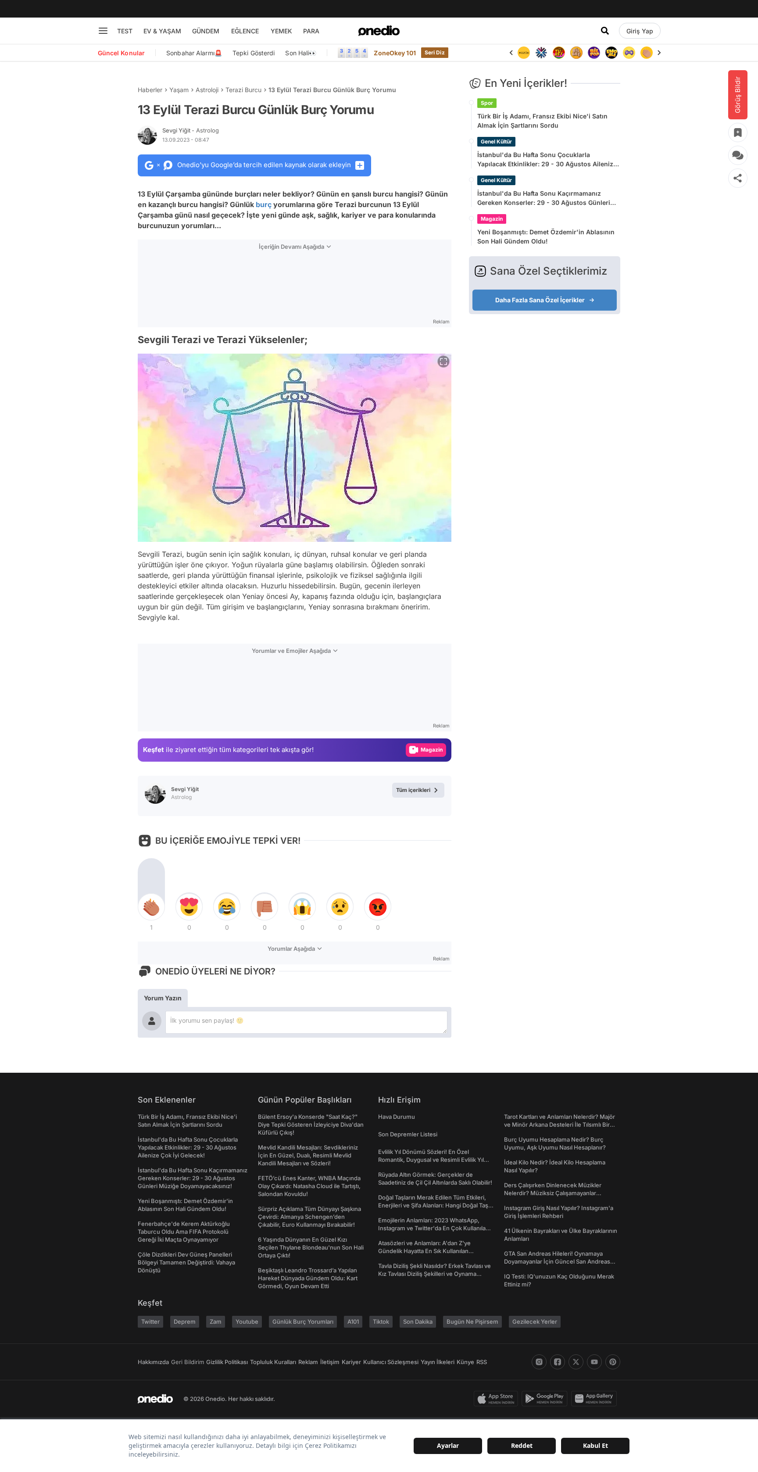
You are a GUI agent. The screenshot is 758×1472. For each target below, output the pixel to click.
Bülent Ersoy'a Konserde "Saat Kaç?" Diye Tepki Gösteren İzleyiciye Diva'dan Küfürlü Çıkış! (311, 1124)
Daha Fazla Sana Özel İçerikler (540, 300)
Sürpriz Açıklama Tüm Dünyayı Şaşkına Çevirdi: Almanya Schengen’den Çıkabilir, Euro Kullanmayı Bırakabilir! (309, 1216)
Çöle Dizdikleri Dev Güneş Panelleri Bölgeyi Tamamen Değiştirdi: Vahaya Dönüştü (186, 1262)
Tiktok (381, 1321)
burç (264, 204)
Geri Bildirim (187, 1361)
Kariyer (351, 1361)
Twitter (150, 1321)
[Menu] (103, 30)
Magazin (492, 218)
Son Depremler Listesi (407, 1134)
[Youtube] (594, 1361)
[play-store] (546, 1399)
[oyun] (612, 52)
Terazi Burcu (243, 89)
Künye (465, 1361)
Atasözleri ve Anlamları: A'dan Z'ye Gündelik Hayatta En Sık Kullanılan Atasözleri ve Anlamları (424, 1250)
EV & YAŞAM (162, 31)
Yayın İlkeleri (437, 1361)
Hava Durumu (396, 1116)
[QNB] (524, 52)
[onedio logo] (379, 31)
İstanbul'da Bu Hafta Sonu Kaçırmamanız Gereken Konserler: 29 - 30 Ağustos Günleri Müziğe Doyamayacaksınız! (543, 198)
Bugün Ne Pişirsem (472, 1321)
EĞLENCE (245, 31)
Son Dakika (418, 1321)
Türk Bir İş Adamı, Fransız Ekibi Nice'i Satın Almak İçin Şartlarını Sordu (542, 120)
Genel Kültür (496, 141)
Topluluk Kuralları (273, 1361)
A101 (353, 1321)
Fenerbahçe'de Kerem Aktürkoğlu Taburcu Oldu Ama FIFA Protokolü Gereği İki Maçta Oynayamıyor (184, 1231)
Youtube (247, 1321)
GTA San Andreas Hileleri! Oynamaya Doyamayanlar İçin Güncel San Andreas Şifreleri (557, 1261)
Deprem (185, 1321)
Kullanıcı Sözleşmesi (390, 1361)
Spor (487, 103)
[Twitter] (575, 1361)
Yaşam (179, 89)
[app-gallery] (595, 1399)
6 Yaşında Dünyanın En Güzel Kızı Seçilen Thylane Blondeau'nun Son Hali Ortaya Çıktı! (311, 1247)
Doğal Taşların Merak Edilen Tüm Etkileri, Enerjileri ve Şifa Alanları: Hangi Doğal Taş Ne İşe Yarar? (433, 1205)
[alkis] (629, 52)
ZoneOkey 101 (394, 53)
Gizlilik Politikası (227, 1361)
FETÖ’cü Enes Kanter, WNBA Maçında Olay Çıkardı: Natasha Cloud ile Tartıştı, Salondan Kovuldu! (309, 1186)
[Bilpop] (577, 52)
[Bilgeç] (559, 52)
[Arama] (604, 31)
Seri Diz (435, 52)
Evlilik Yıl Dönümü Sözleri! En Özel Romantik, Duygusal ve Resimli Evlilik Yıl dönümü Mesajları (431, 1159)
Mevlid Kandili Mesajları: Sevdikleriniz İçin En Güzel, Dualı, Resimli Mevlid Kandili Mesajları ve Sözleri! (308, 1155)
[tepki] (151, 906)
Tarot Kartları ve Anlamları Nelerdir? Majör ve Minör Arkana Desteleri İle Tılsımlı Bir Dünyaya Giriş (559, 1124)
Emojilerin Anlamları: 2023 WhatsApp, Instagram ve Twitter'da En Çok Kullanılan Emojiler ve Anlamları (433, 1228)
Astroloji (207, 89)
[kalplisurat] (647, 52)
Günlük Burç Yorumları (302, 1321)
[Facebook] (557, 1361)
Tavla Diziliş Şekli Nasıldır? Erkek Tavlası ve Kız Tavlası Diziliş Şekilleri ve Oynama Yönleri (434, 1273)
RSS (481, 1361)
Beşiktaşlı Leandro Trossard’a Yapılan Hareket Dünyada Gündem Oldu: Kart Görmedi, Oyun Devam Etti (308, 1278)
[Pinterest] (612, 1361)
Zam (216, 1321)
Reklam (308, 1361)
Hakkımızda (153, 1361)
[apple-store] (498, 1399)
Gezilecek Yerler (534, 1321)
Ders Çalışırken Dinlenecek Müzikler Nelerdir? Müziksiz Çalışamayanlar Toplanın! (552, 1193)
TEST (124, 31)
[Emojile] (594, 52)
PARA (311, 31)
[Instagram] (539, 1361)
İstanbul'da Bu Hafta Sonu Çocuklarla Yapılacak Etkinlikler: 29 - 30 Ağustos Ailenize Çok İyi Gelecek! (547, 159)
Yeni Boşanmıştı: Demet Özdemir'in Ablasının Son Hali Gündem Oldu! (546, 236)
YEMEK (281, 31)
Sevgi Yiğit (190, 130)
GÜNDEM (205, 31)
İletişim (330, 1361)
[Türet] (542, 52)
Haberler (150, 89)
